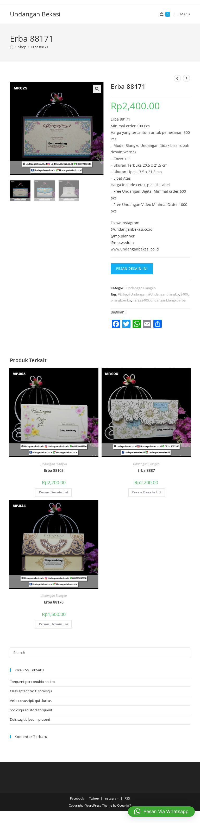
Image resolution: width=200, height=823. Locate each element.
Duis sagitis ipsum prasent (30, 719)
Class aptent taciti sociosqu (31, 691)
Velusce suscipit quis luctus (31, 700)
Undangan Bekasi (35, 14)
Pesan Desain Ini (132, 268)
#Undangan (137, 294)
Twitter (94, 798)
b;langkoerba (121, 300)
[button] (97, 89)
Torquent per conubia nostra (32, 681)
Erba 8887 (146, 470)
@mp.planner (123, 236)
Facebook (77, 798)
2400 (184, 294)
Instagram (111, 798)
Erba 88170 (54, 602)
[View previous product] (177, 78)
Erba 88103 (54, 470)
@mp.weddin (122, 242)
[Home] (11, 47)
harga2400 (141, 300)
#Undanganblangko (163, 294)
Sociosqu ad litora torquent (31, 710)
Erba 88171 (39, 47)
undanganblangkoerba (168, 300)
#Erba (122, 294)
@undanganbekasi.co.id (132, 229)
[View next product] (186, 78)
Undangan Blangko (141, 288)
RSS (127, 798)
